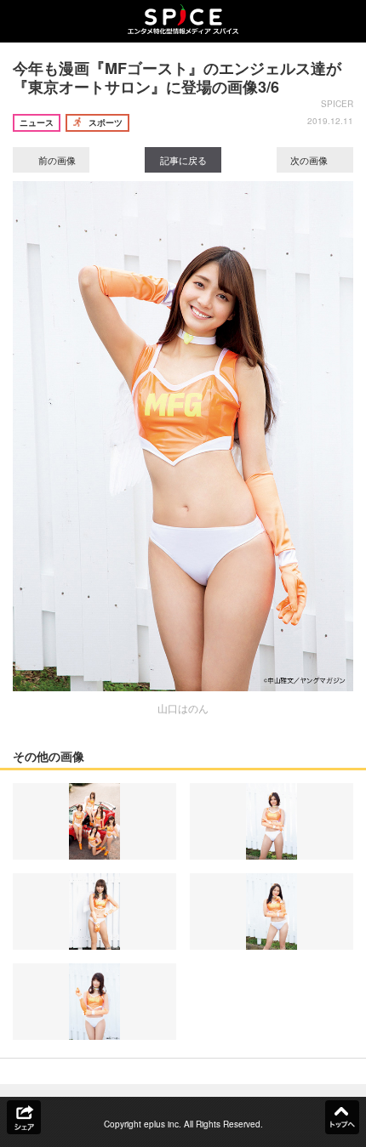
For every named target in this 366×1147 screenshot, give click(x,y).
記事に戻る (183, 160)
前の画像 (56, 160)
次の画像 (310, 160)
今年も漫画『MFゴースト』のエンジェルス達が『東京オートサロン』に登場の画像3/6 (177, 77)
